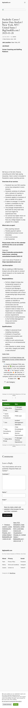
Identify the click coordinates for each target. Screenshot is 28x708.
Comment (5, 474)
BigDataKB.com (6, 2)
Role (16, 404)
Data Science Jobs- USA (9, 39)
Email (4, 500)
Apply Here (5, 354)
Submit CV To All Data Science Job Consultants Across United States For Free (14, 359)
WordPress (12, 573)
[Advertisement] (14, 111)
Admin (14, 36)
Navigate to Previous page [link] (12, 397)
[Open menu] (25, 2)
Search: (12, 400)
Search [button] (7, 387)
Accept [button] (15, 704)
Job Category (10, 382)
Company (6, 404)
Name (4, 492)
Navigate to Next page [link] (15, 397)
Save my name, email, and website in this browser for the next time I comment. (13, 509)
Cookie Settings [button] (7, 704)
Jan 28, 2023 (5, 36)
